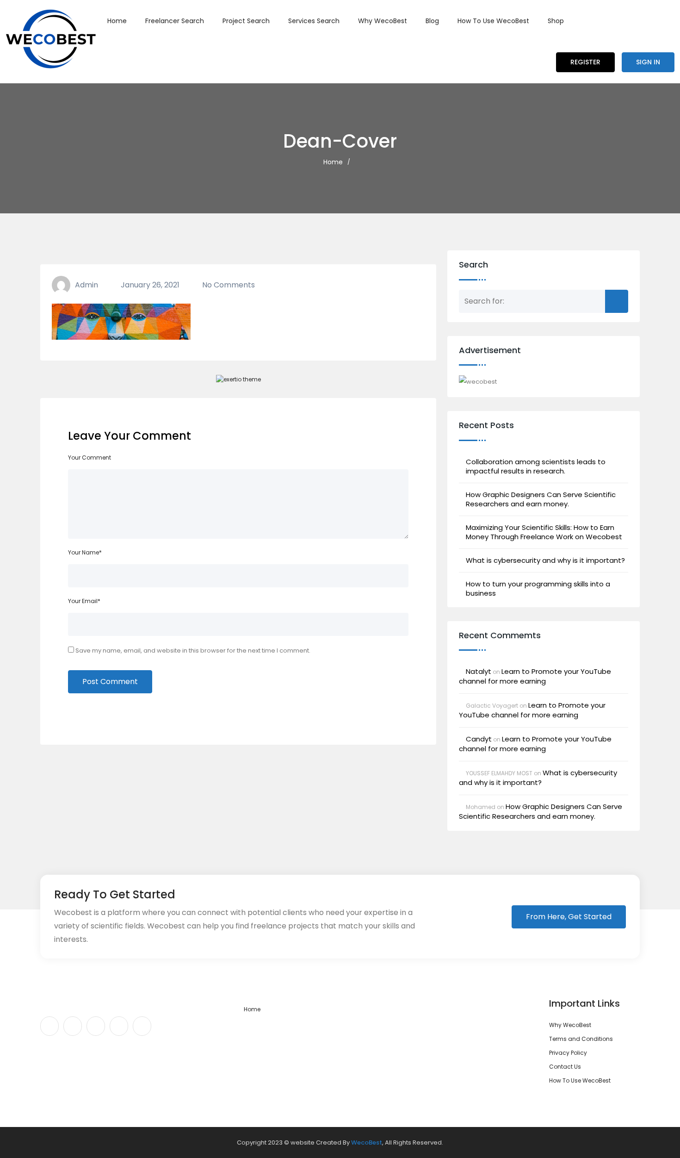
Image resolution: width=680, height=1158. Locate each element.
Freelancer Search (174, 20)
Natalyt (478, 671)
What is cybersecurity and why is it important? (545, 560)
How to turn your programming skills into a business (538, 588)
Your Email (84, 601)
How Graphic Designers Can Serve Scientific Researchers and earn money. (541, 499)
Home (117, 20)
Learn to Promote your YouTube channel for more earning (535, 676)
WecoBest (366, 1142)
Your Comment (89, 457)
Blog (432, 20)
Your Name (85, 552)
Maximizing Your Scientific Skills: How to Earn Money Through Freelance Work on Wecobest (544, 532)
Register (585, 62)
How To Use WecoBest (493, 20)
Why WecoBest (382, 20)
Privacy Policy (568, 1053)
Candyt (479, 739)
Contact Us (565, 1067)
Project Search (246, 20)
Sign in (648, 62)
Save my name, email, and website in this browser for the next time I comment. (192, 650)
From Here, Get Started (569, 916)
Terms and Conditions (581, 1039)
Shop (556, 20)
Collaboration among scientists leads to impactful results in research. (536, 466)
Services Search (314, 20)
